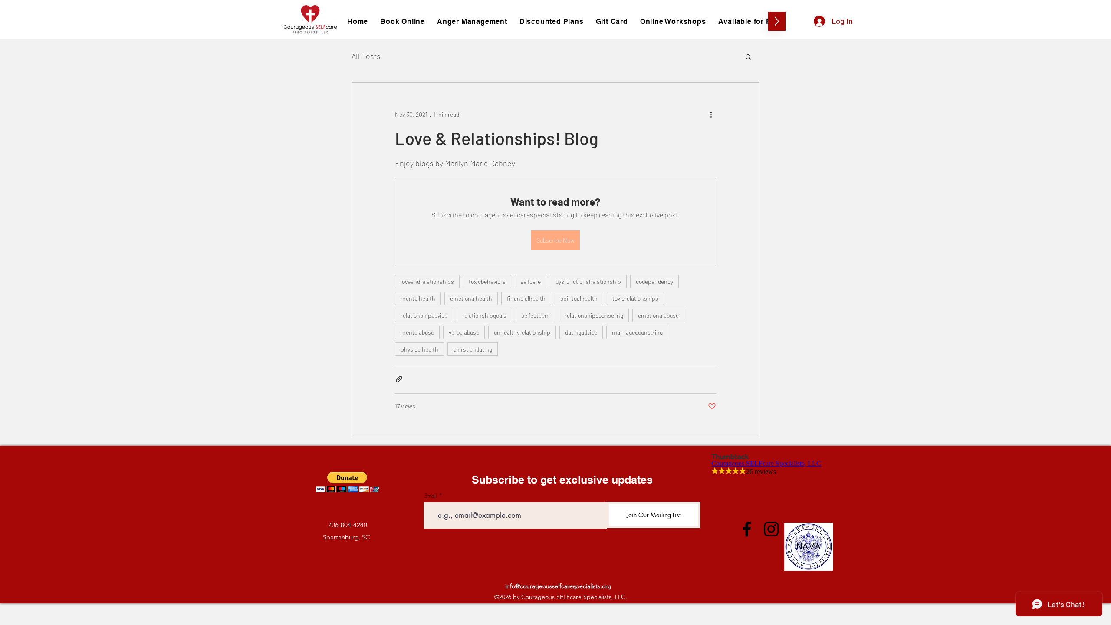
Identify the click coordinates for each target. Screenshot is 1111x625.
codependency (654, 281)
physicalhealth (419, 349)
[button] (748, 56)
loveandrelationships (427, 281)
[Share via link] (399, 379)
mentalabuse (417, 332)
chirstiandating (472, 349)
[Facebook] (747, 529)
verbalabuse (464, 332)
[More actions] (711, 114)
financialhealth (526, 298)
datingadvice (581, 332)
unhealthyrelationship (522, 332)
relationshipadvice (424, 315)
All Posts (366, 56)
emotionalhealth (471, 298)
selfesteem (535, 315)
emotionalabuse (658, 315)
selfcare (530, 281)
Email (430, 496)
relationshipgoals (484, 315)
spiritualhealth (579, 298)
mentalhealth (418, 298)
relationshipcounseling (594, 315)
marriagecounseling (637, 332)
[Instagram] (771, 529)
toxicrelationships (635, 298)
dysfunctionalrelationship (588, 281)
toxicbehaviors (487, 281)
